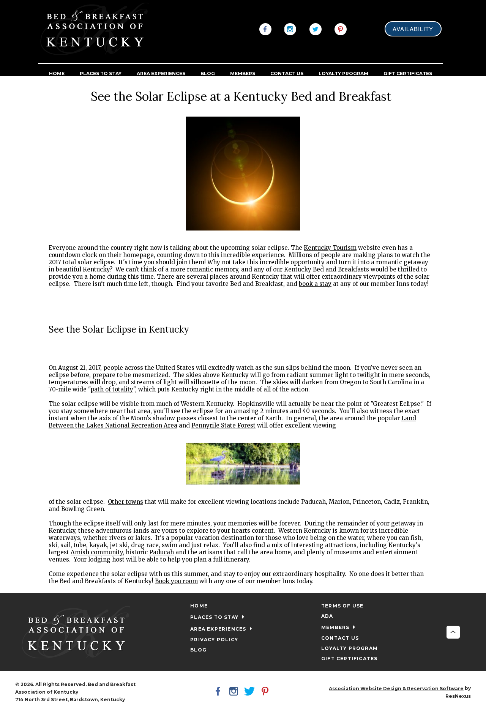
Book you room (176, 581)
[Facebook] (265, 28)
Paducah (161, 552)
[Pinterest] (340, 28)
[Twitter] (315, 28)
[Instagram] (290, 28)
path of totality (111, 389)
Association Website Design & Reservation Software (396, 688)
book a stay (315, 283)
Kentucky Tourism (330, 247)
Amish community (97, 552)
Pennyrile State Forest (223, 425)
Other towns (125, 501)
